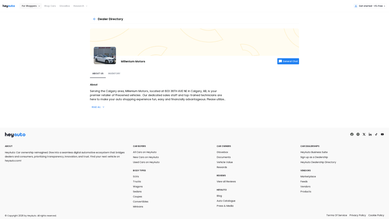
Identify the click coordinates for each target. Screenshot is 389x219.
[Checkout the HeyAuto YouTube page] (382, 134)
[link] (8, 6)
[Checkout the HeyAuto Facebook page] (352, 134)
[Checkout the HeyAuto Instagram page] (358, 134)
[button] (30, 6)
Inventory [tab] (114, 73)
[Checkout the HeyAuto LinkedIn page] (370, 134)
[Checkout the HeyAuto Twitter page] (364, 134)
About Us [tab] (97, 73)
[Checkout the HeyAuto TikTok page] (376, 134)
